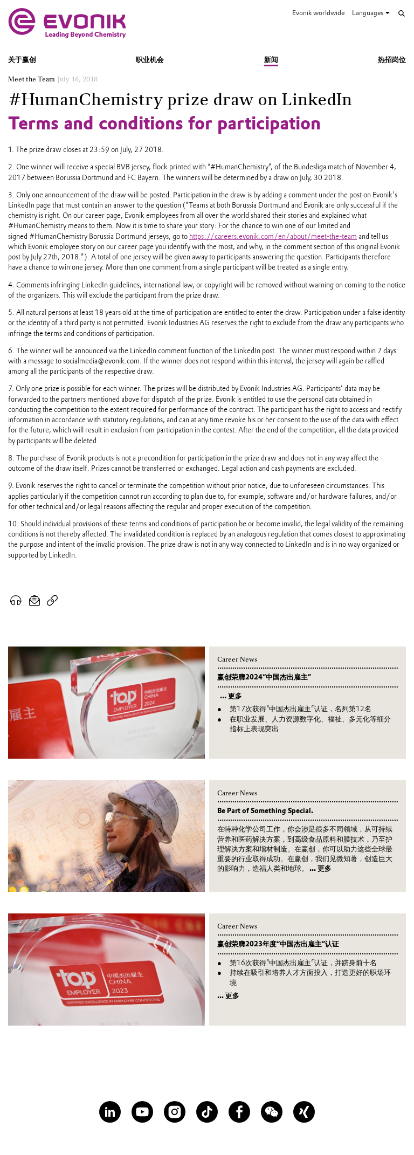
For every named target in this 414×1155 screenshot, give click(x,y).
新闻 (271, 60)
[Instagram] (174, 1112)
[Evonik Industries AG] (67, 23)
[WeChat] (271, 1112)
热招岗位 (392, 60)
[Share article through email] (35, 600)
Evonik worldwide (318, 13)
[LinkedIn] (110, 1112)
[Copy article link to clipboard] (52, 600)
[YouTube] (142, 1112)
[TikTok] (207, 1112)
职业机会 (150, 60)
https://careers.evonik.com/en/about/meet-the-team (273, 236)
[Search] (401, 13)
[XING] (304, 1112)
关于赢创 (22, 60)
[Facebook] (239, 1112)
